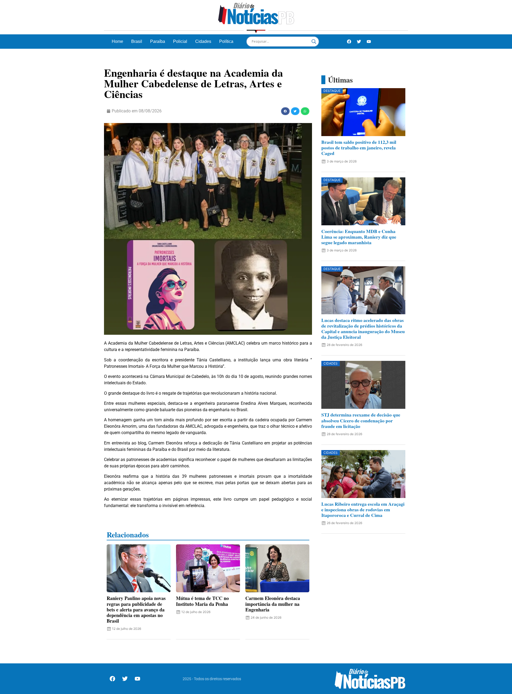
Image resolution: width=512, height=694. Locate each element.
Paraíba (157, 41)
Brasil (136, 41)
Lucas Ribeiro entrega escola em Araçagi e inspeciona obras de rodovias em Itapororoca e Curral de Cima (363, 509)
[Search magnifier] (314, 41)
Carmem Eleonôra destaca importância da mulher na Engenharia (272, 604)
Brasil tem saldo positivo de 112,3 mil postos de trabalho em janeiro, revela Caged (358, 147)
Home (117, 41)
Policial (180, 41)
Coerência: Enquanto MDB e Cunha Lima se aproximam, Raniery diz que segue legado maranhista (358, 237)
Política (226, 41)
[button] (285, 111)
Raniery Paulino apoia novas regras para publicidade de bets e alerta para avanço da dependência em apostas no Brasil (136, 609)
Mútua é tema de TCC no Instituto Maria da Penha (202, 601)
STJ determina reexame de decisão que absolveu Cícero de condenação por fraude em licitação (360, 420)
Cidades (203, 41)
